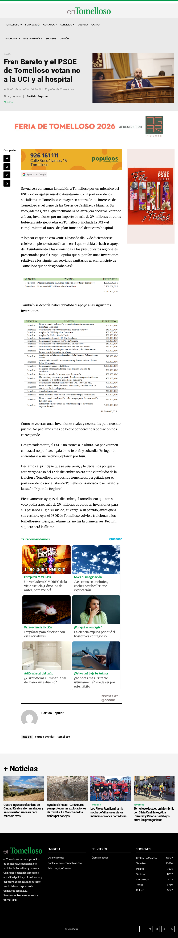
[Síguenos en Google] (34, 180)
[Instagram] (149, 929)
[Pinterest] (6, 174)
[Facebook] (6, 158)
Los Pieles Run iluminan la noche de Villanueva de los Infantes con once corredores (108, 812)
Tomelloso (64, 736)
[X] (6, 166)
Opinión (7, 53)
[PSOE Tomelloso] (151, 242)
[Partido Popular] (29, 718)
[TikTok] (164, 929)
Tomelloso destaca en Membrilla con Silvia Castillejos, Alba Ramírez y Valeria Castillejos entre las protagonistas (154, 814)
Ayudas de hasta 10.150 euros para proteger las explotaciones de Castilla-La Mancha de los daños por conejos (66, 810)
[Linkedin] (157, 929)
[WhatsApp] (6, 183)
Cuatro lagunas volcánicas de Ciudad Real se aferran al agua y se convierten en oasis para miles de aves (23, 810)
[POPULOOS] (71, 169)
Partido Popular (37, 96)
